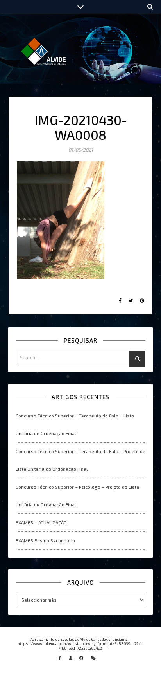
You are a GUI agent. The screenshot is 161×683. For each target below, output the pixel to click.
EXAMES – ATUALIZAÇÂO (41, 522)
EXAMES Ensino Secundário (45, 540)
